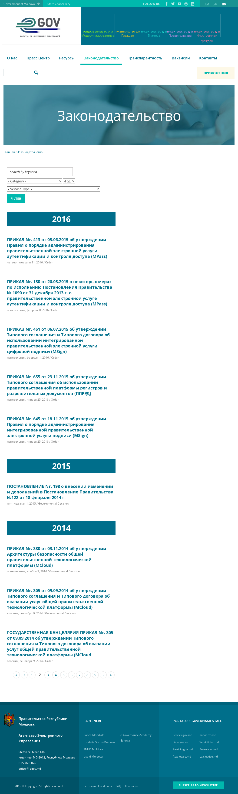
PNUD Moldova (93, 749)
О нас (12, 58)
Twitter (172, 4)
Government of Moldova (19, 4)
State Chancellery (58, 4)
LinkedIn (192, 4)
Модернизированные (97, 35)
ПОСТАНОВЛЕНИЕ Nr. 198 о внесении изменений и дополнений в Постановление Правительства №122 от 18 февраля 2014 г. (60, 491)
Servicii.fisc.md (209, 742)
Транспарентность (145, 58)
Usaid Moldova (93, 756)
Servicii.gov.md (182, 735)
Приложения (216, 73)
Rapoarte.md (207, 735)
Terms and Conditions (97, 786)
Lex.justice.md (208, 756)
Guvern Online (185, 4)
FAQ (118, 786)
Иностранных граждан (206, 36)
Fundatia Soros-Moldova (99, 742)
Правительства (180, 35)
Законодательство (101, 58)
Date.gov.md (181, 742)
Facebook (166, 4)
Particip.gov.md (183, 749)
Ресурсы (67, 58)
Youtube (179, 4)
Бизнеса (154, 35)
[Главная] (39, 27)
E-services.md (208, 749)
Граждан (127, 35)
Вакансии (181, 58)
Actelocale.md (182, 756)
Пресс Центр (38, 58)
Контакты (208, 58)
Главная (9, 152)
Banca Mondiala (93, 735)
